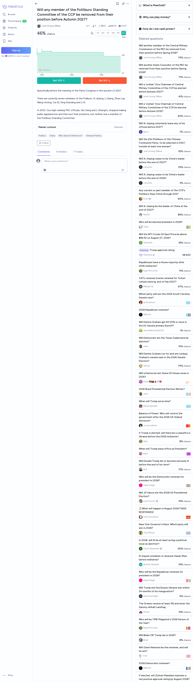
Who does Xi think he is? (70, 135)
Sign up (16, 50)
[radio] (98, 33)
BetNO (103, 80)
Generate (118, 127)
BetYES (57, 80)
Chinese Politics (94, 135)
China (52, 135)
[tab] (44, 152)
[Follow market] (117, 3)
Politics (42, 135)
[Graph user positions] (92, 33)
